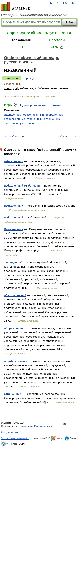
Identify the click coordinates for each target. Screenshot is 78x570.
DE (57, 3)
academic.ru (15, 6)
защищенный (13, 114)
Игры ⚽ (57, 47)
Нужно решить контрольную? (41, 105)
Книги (21, 47)
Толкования (21, 40)
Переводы (57, 40)
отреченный (34, 118)
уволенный (27, 123)
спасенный (11, 123)
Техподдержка (26, 426)
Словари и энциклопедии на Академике (34, 15)
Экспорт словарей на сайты (15, 438)
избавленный (13, 161)
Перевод (28, 78)
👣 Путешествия (9, 432)
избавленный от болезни (22, 185)
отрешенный (52, 118)
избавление (17, 136)
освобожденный (14, 118)
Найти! (69, 22)
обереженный (54, 114)
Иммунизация (13, 229)
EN (50, 3)
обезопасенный (33, 114)
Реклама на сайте (43, 426)
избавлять (64, 136)
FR (72, 3)
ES (65, 3)
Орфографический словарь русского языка (39, 33)
